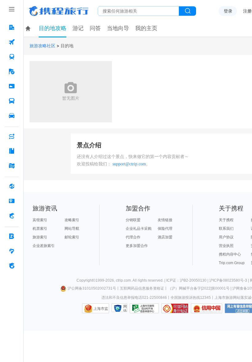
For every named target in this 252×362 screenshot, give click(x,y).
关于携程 (226, 220)
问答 (95, 28)
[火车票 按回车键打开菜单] (12, 56)
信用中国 (206, 308)
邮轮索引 (72, 237)
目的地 (67, 46)
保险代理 (165, 228)
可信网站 (174, 308)
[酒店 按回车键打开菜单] (12, 27)
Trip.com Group (232, 263)
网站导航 (72, 228)
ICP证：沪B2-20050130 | (187, 280)
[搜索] (187, 11)
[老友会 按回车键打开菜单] (12, 251)
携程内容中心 (230, 254)
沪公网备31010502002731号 (92, 288)
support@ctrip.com (129, 164)
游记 (78, 28)
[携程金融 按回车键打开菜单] (12, 215)
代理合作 (133, 237)
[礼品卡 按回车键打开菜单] (12, 200)
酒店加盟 (165, 237)
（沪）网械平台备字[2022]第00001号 (199, 288)
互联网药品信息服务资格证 (142, 288)
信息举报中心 (144, 308)
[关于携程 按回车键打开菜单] (12, 265)
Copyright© (86, 280)
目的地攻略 (52, 28)
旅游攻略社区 (42, 46)
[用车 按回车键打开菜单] (12, 115)
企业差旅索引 (44, 246)
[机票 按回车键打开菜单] (12, 42)
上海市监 (100, 308)
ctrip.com (123, 280)
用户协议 (226, 237)
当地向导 (118, 28)
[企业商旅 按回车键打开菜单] (12, 236)
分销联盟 (133, 220)
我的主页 (146, 28)
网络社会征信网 (125, 308)
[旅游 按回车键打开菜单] (12, 71)
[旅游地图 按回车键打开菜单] (12, 165)
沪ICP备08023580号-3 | (229, 280)
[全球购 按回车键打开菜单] (12, 186)
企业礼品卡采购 (139, 228)
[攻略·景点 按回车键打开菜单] (12, 150)
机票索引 (40, 228)
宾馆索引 (40, 220)
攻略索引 (72, 220)
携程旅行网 (59, 11)
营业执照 (226, 246)
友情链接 (165, 220)
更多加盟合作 (137, 246)
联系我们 (226, 228)
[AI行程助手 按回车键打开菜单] (12, 136)
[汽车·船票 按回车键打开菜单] (12, 100)
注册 (247, 11)
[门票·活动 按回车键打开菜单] (12, 86)
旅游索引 (40, 237)
